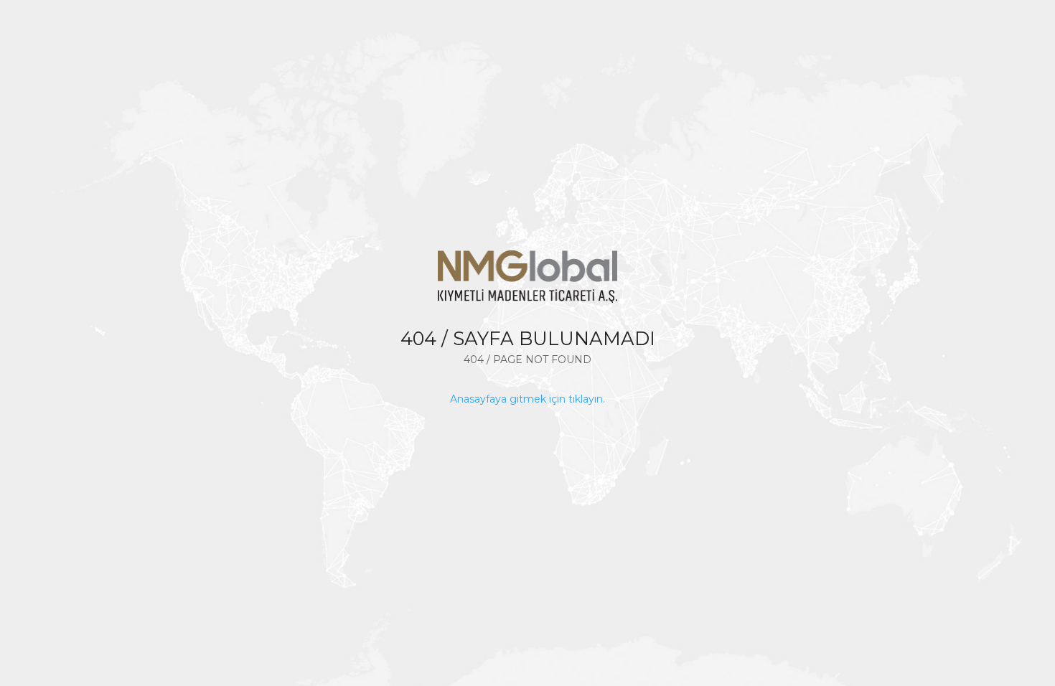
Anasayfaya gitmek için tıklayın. (527, 399)
